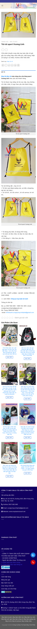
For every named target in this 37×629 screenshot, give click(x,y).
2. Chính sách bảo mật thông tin (11, 564)
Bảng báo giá (5, 580)
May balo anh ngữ (6, 619)
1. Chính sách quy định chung (10, 562)
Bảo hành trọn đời (7, 583)
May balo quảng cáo (29, 619)
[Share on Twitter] (9, 65)
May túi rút (13, 41)
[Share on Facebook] (6, 65)
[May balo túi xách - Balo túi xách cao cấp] (18, 6)
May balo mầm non (18, 617)
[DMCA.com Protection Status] (6, 592)
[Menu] (2, 5)
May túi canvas (16, 621)
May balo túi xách (7, 617)
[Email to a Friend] (12, 65)
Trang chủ (4, 41)
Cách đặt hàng (6, 577)
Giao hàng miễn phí (7, 586)
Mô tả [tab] (3, 72)
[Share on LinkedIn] (18, 65)
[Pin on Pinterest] (15, 65)
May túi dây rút (6, 76)
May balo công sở (17, 619)
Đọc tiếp (9, 357)
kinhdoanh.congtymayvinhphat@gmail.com (20, 312)
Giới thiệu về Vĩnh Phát (8, 589)
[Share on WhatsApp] (2, 65)
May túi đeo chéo (27, 621)
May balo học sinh (29, 617)
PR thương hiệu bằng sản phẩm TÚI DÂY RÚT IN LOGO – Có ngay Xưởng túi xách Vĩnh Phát (28, 468)
